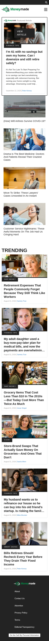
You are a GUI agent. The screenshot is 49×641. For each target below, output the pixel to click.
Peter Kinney (27, 91)
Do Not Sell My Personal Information (24, 635)
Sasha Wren (21, 462)
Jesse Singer (22, 408)
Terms (17, 620)
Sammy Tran (21, 301)
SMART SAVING (11, 547)
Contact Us (20, 598)
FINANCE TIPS (12, 45)
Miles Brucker (22, 515)
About (17, 591)
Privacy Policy (21, 613)
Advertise (19, 605)
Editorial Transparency (24, 627)
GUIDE (7, 440)
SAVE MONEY (10, 279)
